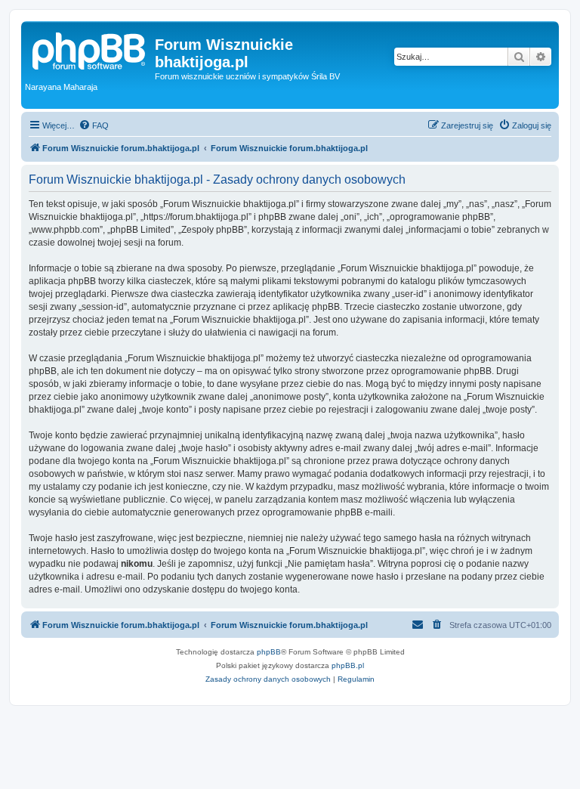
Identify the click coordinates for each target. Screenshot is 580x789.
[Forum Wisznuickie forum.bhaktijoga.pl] (90, 49)
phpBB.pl (348, 665)
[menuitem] (94, 125)
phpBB (269, 652)
